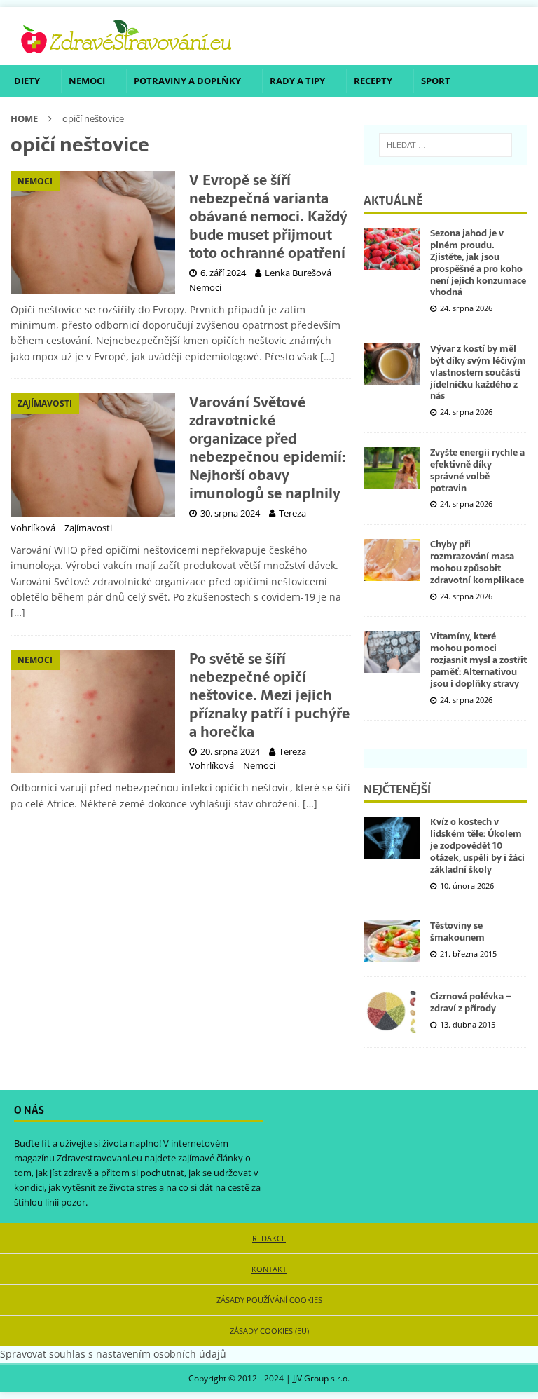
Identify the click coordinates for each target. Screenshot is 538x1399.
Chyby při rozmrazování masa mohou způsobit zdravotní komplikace (477, 562)
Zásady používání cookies (269, 1300)
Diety (27, 80)
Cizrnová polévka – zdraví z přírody (470, 1002)
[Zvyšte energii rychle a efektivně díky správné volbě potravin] (392, 468)
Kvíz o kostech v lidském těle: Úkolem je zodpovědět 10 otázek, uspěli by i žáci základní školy (477, 845)
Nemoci (87, 80)
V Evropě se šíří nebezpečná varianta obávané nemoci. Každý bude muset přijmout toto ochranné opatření (268, 216)
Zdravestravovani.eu (99, 1158)
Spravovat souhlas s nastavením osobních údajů (113, 1353)
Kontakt (269, 1269)
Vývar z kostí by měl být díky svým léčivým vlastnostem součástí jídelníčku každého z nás (478, 372)
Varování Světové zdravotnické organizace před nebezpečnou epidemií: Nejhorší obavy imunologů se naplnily (267, 448)
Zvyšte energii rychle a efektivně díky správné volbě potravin (477, 470)
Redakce (269, 1238)
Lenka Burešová (298, 272)
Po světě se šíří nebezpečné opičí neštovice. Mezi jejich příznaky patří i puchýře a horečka (269, 695)
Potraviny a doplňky (187, 80)
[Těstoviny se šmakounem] (392, 941)
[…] (327, 356)
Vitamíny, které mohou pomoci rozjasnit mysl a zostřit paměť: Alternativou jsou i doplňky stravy (478, 660)
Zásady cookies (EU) (269, 1330)
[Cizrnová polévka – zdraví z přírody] (392, 1012)
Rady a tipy (297, 80)
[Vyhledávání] (445, 145)
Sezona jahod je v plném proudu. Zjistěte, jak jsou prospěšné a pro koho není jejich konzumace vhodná (478, 262)
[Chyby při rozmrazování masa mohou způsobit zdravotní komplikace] (392, 560)
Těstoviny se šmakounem (457, 931)
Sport (435, 80)
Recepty (373, 80)
